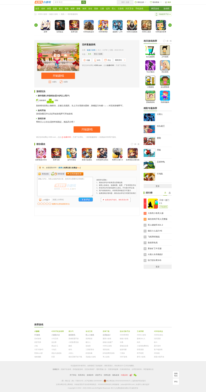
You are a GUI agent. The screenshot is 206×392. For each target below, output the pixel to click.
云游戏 (121, 8)
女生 (90, 8)
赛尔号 (71, 331)
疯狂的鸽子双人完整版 (157, 219)
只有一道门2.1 (164, 201)
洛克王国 (89, 331)
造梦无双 (74, 32)
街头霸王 (161, 126)
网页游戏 (155, 8)
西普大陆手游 (159, 357)
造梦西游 (89, 339)
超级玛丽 (123, 350)
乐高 (121, 342)
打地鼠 (160, 174)
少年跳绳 (165, 57)
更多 (158, 186)
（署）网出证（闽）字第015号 (71, 381)
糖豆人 (88, 342)
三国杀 (122, 353)
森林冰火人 (141, 339)
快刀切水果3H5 (154, 260)
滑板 (159, 150)
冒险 (67, 8)
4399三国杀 (146, 32)
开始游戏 (163, 207)
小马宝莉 (54, 339)
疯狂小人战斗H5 (155, 231)
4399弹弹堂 (103, 32)
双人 (114, 8)
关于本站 (73, 375)
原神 (45, 32)
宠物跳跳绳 (150, 102)
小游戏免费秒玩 (143, 346)
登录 (123, 2)
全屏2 (65, 82)
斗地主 (53, 350)
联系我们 (109, 366)
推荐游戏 (38, 324)
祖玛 (70, 350)
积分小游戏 (98, 54)
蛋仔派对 (157, 346)
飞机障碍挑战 (154, 237)
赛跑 (159, 138)
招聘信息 (107, 375)
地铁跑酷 (37, 357)
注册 (127, 2)
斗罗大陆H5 (38, 350)
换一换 (136, 144)
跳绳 (62, 14)
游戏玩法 (176, 375)
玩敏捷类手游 (164, 14)
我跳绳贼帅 (165, 102)
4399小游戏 (42, 14)
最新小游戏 (107, 339)
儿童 (102, 8)
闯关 (138, 342)
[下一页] (170, 25)
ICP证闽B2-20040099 (93, 381)
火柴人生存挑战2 (155, 254)
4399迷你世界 (161, 32)
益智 (55, 8)
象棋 (70, 346)
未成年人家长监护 (142, 384)
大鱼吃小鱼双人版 (156, 213)
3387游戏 (123, 357)
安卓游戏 (37, 339)
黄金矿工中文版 (155, 248)
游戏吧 (166, 8)
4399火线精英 (132, 32)
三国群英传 (90, 350)
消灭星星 (157, 339)
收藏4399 (110, 65)
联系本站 (81, 375)
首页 (37, 8)
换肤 (169, 2)
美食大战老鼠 (87, 160)
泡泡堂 (88, 346)
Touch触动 (150, 72)
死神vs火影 (38, 353)
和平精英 (140, 353)
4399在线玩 (158, 335)
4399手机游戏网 (57, 331)
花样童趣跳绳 (73, 14)
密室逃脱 (140, 350)
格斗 (155, 342)
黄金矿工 (54, 346)
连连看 (53, 342)
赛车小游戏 (141, 357)
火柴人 (160, 114)
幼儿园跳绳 (150, 57)
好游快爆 (89, 353)
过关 (108, 8)
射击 (61, 8)
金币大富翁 (71, 160)
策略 (78, 8)
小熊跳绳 (150, 87)
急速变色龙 (153, 242)
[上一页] (36, 25)
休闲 (84, 8)
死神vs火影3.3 (117, 160)
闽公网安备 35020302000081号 (118, 381)
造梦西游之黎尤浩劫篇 (132, 161)
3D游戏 (157, 353)
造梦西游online (41, 160)
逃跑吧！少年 (118, 32)
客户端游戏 (158, 350)
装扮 (96, 8)
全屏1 (54, 82)
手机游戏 (139, 8)
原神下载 (106, 331)
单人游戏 (106, 357)
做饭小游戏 (124, 339)
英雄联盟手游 (74, 339)
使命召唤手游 (125, 331)
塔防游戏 (106, 350)
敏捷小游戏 (53, 14)
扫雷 (53, 357)
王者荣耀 (140, 331)
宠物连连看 (124, 346)
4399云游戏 (107, 346)
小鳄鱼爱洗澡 (74, 342)
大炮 (36, 346)
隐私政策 (115, 375)
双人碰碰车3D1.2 (155, 225)
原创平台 (98, 375)
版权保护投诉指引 (139, 381)
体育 (49, 8)
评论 (176, 382)
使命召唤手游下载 (75, 357)
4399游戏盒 (158, 331)
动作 (43, 8)
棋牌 (73, 8)
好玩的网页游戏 (108, 353)
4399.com (98, 65)
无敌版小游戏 (91, 357)
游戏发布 (90, 375)
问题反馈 (124, 375)
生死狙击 (59, 32)
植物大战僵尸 (108, 342)
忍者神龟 (161, 162)
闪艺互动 (129, 8)
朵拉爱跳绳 (165, 87)
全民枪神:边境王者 (102, 161)
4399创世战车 (88, 32)
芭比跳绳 (165, 72)
